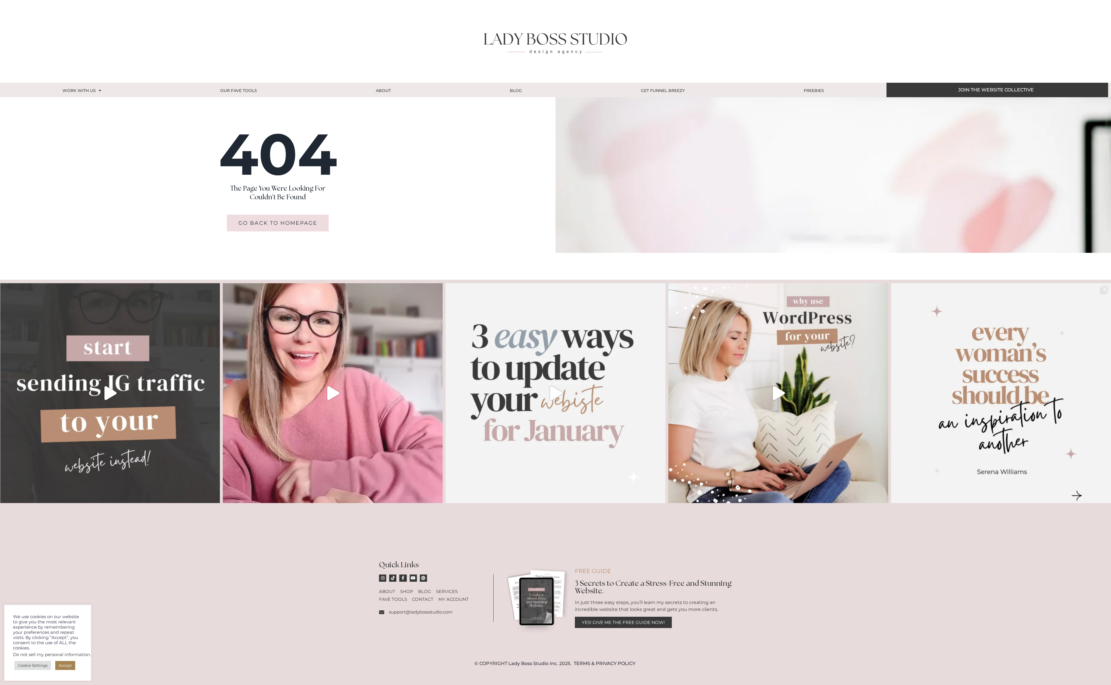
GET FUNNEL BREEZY (663, 90)
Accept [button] (65, 665)
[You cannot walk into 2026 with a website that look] (555, 393)
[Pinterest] (423, 578)
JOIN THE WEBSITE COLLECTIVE (996, 90)
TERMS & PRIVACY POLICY (604, 663)
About (383, 90)
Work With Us (79, 90)
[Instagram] (382, 578)
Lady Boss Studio (528, 663)
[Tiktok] (392, 578)
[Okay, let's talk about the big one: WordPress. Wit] (778, 393)
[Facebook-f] (402, 578)
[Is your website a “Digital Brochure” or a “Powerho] (333, 393)
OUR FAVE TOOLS (238, 90)
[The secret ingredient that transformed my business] (1001, 393)
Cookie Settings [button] (32, 665)
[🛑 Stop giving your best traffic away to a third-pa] (110, 393)
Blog (516, 90)
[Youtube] (413, 578)
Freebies (814, 90)
